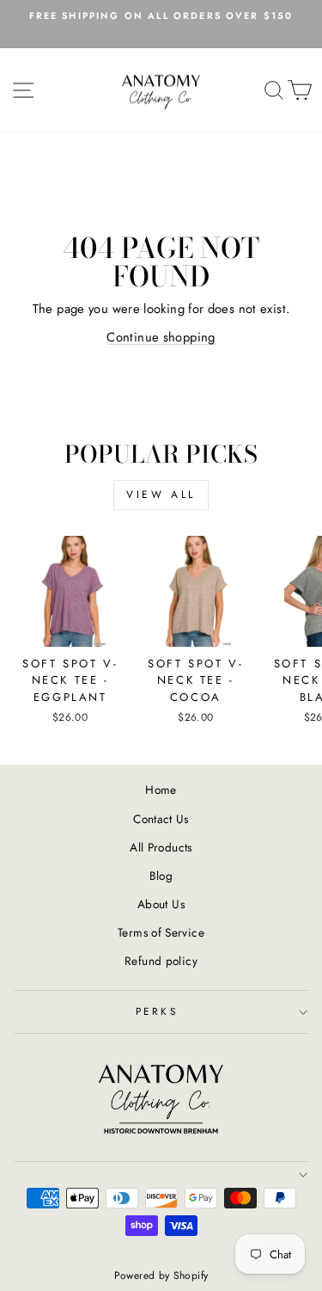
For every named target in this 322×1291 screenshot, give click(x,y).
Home (160, 789)
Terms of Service (161, 932)
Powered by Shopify (161, 1275)
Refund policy (161, 960)
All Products (160, 847)
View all (161, 494)
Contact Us (161, 818)
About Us (161, 904)
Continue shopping (160, 337)
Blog (161, 875)
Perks (157, 1011)
